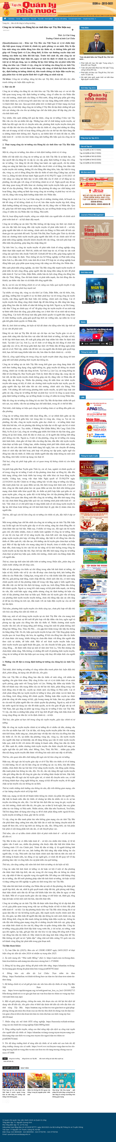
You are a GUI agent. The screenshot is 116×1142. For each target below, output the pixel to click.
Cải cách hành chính (75, 19)
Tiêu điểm (85, 28)
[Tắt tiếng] (107, 343)
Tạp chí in (86, 121)
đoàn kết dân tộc (8, 1061)
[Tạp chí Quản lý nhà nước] (58, 8)
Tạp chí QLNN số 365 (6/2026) (90, 156)
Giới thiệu (11, 19)
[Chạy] (82, 343)
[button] (111, 18)
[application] (97, 336)
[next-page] (7, 1101)
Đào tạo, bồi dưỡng (61, 19)
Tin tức (18, 19)
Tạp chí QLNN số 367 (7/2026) (95, 124)
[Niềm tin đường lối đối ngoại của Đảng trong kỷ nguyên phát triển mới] (38, 1080)
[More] (72, 30)
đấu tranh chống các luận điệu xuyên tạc (51, 1058)
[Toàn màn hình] (110, 343)
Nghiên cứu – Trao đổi (29, 19)
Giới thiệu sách (86, 272)
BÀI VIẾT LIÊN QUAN (11, 1068)
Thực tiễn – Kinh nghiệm (45, 19)
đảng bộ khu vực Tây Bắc (29, 1058)
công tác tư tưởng (14, 1058)
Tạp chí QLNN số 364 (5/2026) (90, 160)
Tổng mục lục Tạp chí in (90, 138)
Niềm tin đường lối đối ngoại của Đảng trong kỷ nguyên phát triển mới (38, 1092)
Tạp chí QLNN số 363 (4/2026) (90, 163)
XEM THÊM (25, 1068)
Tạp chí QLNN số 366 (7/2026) (90, 153)
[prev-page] (3, 1101)
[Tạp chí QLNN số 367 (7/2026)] (97, 110)
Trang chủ (5, 23)
